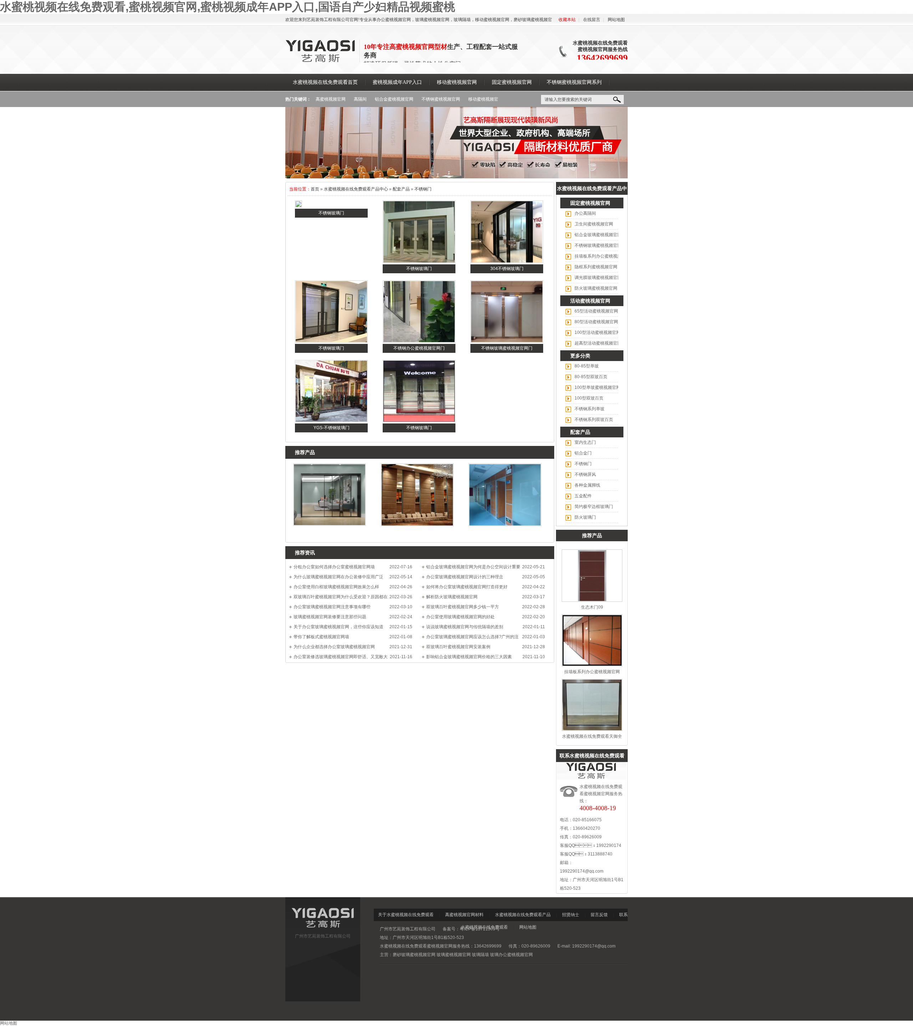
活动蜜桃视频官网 (590, 301)
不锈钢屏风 (585, 474)
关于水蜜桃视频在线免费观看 (406, 914)
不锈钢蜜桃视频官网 (441, 99)
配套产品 (401, 189)
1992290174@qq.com (581, 871)
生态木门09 (592, 607)
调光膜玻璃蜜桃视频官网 (598, 277)
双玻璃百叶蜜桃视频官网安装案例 (458, 646)
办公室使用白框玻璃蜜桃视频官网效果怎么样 (336, 586)
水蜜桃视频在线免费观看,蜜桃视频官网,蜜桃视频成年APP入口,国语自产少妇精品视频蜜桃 (227, 6)
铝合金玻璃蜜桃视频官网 (598, 234)
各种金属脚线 (587, 485)
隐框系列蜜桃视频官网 (596, 266)
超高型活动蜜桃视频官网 (598, 343)
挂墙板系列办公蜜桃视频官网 (602, 256)
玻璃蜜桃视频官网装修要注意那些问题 (330, 616)
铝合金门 (583, 453)
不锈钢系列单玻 (590, 408)
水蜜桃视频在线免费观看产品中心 (356, 189)
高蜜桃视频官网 (331, 99)
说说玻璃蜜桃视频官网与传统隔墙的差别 (464, 626)
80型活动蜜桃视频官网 (596, 321)
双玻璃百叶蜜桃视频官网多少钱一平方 (462, 606)
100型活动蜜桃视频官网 (598, 332)
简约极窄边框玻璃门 (594, 506)
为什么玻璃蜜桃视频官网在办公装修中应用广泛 (338, 576)
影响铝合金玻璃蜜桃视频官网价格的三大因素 (469, 656)
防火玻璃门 (585, 517)
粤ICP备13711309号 (480, 928)
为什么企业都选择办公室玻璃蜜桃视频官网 (334, 646)
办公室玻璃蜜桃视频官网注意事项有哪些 (332, 606)
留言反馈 (599, 914)
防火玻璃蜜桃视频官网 (596, 288)
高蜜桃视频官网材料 (464, 914)
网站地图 (616, 19)
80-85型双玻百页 (591, 376)
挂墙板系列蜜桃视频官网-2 (505, 532)
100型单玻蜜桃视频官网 (598, 387)
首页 (315, 189)
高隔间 (360, 99)
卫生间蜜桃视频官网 (594, 224)
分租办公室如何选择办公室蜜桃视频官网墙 (334, 566)
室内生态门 (585, 442)
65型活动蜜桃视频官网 (596, 311)
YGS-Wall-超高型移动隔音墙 (417, 532)
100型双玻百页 (589, 398)
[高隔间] (456, 176)
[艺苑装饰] (322, 929)
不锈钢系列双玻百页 (594, 419)
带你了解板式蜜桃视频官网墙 (321, 636)
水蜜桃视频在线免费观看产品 (523, 914)
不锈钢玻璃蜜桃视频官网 (598, 245)
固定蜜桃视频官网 (590, 203)
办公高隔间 (585, 213)
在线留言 (591, 19)
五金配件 (583, 495)
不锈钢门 (423, 189)
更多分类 (580, 356)
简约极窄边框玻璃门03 (329, 532)
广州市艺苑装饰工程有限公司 (323, 936)
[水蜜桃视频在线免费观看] (320, 61)
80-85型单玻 (587, 366)
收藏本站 (567, 19)
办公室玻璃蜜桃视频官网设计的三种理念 (464, 576)
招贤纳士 (570, 914)
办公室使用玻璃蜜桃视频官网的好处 (460, 616)
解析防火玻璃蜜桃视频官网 (452, 596)
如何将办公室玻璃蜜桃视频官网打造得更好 (466, 586)
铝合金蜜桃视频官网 (394, 99)
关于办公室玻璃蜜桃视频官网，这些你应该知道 (338, 626)
